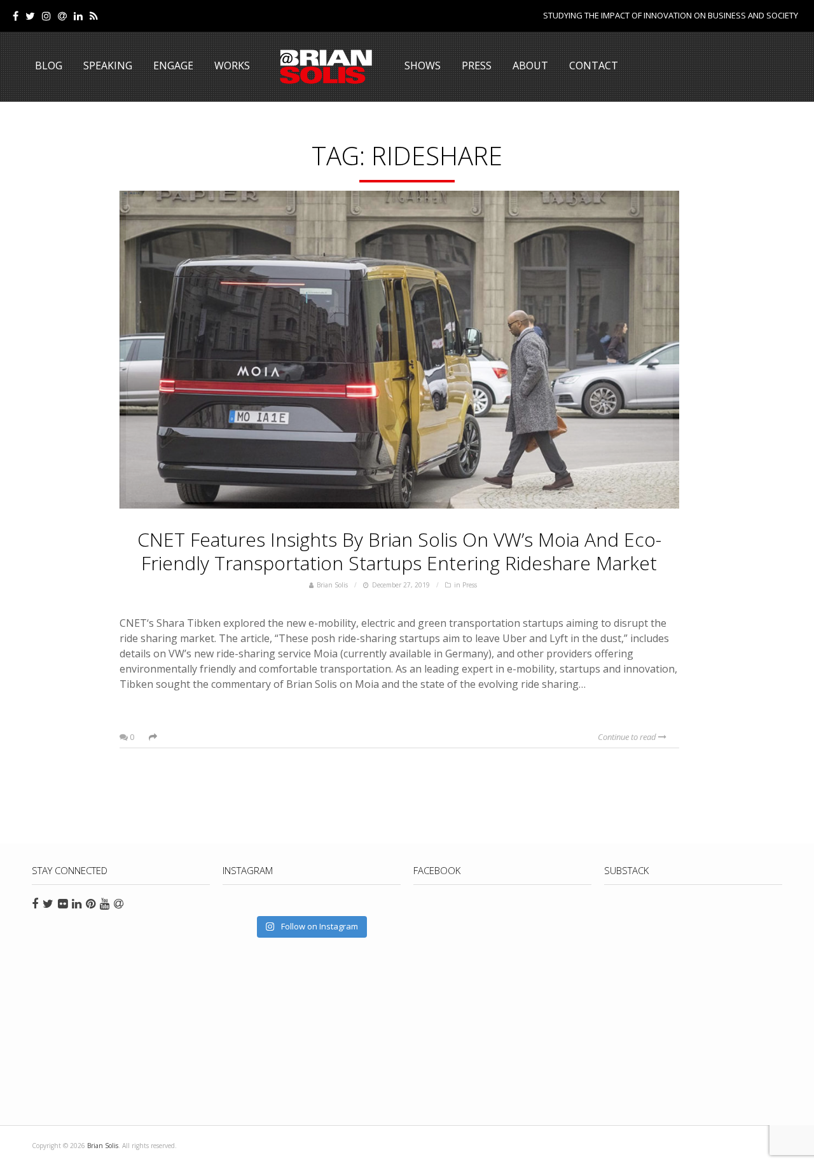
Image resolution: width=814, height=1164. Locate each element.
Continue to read (628, 737)
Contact (593, 65)
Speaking (107, 65)
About (530, 65)
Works (232, 65)
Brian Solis (326, 67)
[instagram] (46, 16)
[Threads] (62, 16)
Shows (422, 65)
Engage (173, 65)
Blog (48, 65)
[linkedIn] (78, 16)
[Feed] (94, 16)
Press (477, 65)
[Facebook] (15, 16)
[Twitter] (30, 16)
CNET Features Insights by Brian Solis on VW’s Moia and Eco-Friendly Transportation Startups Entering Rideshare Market (399, 551)
